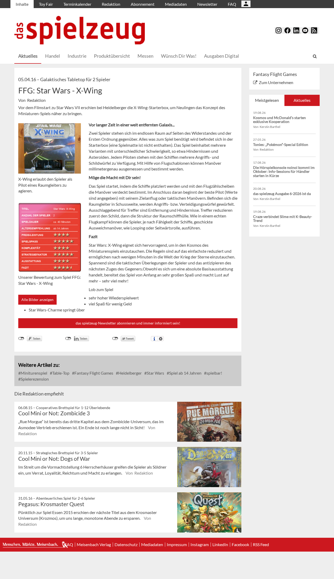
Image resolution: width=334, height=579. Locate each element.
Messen (145, 56)
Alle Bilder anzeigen (37, 299)
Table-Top (60, 372)
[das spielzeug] (79, 30)
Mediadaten (176, 4)
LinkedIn (220, 544)
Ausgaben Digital (221, 56)
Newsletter (207, 4)
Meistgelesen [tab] (267, 100)
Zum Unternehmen (276, 82)
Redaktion (111, 4)
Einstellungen (160, 338)
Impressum (177, 544)
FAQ (232, 4)
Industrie (77, 56)
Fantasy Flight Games (93, 372)
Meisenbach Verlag (94, 544)
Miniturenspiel (33, 372)
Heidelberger (129, 372)
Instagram (199, 544)
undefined (68, 338)
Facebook (240, 544)
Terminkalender (77, 4)
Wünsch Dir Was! (178, 56)
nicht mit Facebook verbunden (21, 338)
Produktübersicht (112, 56)
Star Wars (155, 372)
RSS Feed (261, 544)
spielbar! (214, 372)
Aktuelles (28, 56)
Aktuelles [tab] (302, 100)
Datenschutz (126, 544)
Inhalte (22, 4)
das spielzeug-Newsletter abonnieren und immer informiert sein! (128, 323)
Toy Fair (46, 4)
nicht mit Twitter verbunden (115, 338)
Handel (52, 56)
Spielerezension (34, 378)
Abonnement (142, 4)
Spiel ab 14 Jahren (184, 372)
